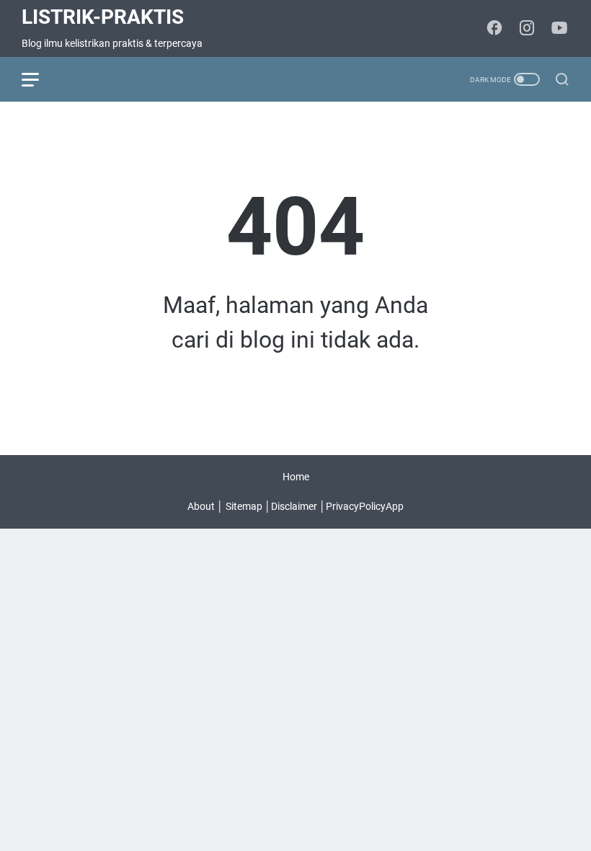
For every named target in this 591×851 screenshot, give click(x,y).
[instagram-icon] (527, 29)
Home (296, 476)
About (201, 506)
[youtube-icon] (559, 29)
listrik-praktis (103, 17)
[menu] (39, 79)
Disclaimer (294, 506)
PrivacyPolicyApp (365, 506)
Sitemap (244, 506)
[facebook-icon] (494, 29)
